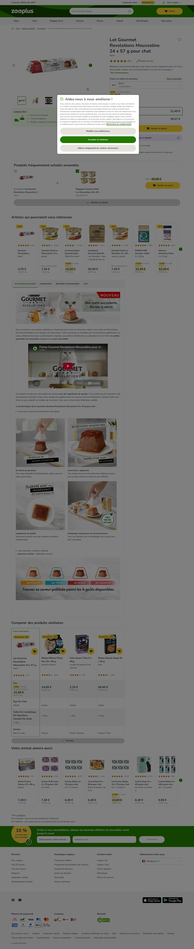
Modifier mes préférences (98, 131)
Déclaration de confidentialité (119, 124)
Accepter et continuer (98, 139)
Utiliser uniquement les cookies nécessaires (98, 148)
